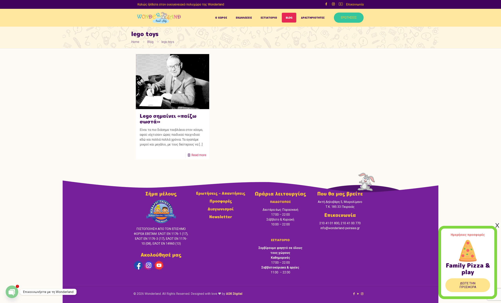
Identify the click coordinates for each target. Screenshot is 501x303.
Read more (198, 155)
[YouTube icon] (358, 294)
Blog (150, 42)
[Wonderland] (159, 17)
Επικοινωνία (355, 4)
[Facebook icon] (353, 294)
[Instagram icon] (362, 294)
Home (135, 42)
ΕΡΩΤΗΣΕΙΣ (349, 17)
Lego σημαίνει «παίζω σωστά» (168, 118)
